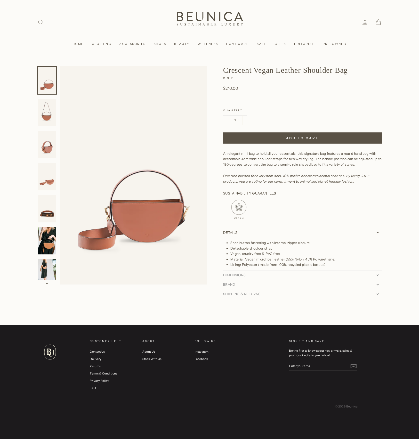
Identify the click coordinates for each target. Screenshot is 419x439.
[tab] (302, 232)
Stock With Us (152, 359)
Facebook (201, 359)
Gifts (280, 44)
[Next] (47, 282)
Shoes (160, 44)
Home (78, 44)
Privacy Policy (99, 380)
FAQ (93, 388)
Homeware (237, 44)
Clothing (101, 44)
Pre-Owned (335, 44)
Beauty (181, 44)
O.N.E (228, 78)
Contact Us (97, 351)
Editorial (304, 44)
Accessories (132, 44)
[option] (133, 175)
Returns (95, 366)
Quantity (232, 110)
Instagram (202, 351)
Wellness (208, 44)
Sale (262, 44)
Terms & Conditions (103, 373)
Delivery (95, 359)
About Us (148, 351)
